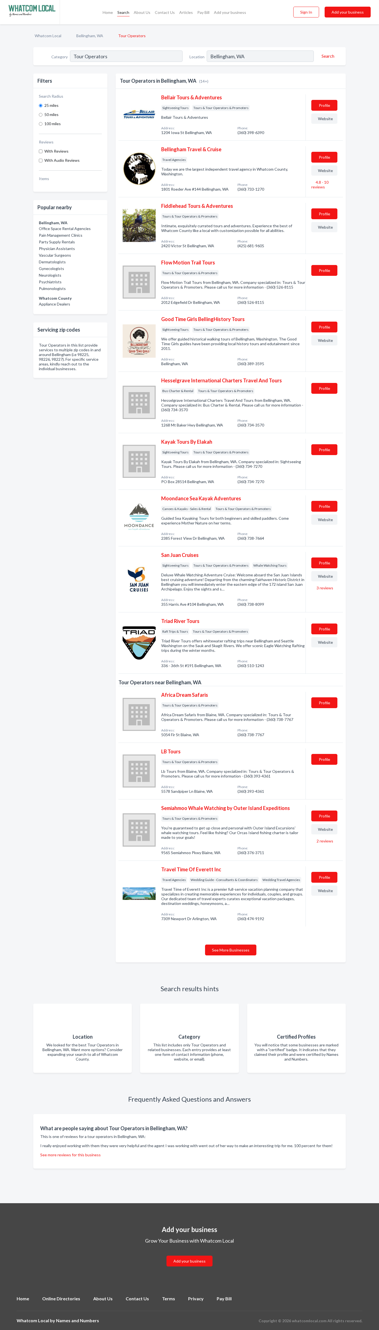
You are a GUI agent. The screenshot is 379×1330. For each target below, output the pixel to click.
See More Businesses (230, 950)
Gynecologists (51, 268)
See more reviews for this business (70, 1154)
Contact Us (165, 12)
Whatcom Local (48, 35)
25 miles (51, 105)
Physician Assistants (57, 248)
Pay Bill (203, 12)
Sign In (306, 12)
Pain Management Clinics (60, 235)
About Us (142, 12)
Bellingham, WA (89, 35)
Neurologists (50, 275)
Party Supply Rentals (57, 241)
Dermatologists (52, 261)
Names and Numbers (77, 1320)
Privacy (196, 1298)
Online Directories (61, 1298)
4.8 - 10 (320, 184)
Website (325, 118)
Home (108, 12)
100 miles (52, 123)
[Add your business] (189, 1254)
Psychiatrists (50, 281)
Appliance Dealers (54, 304)
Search (123, 12)
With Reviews (56, 151)
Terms (168, 1298)
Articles (186, 12)
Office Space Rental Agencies (65, 228)
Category (59, 56)
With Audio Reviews (62, 160)
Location (197, 56)
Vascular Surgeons (55, 255)
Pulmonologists (52, 288)
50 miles (51, 114)
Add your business (230, 12)
